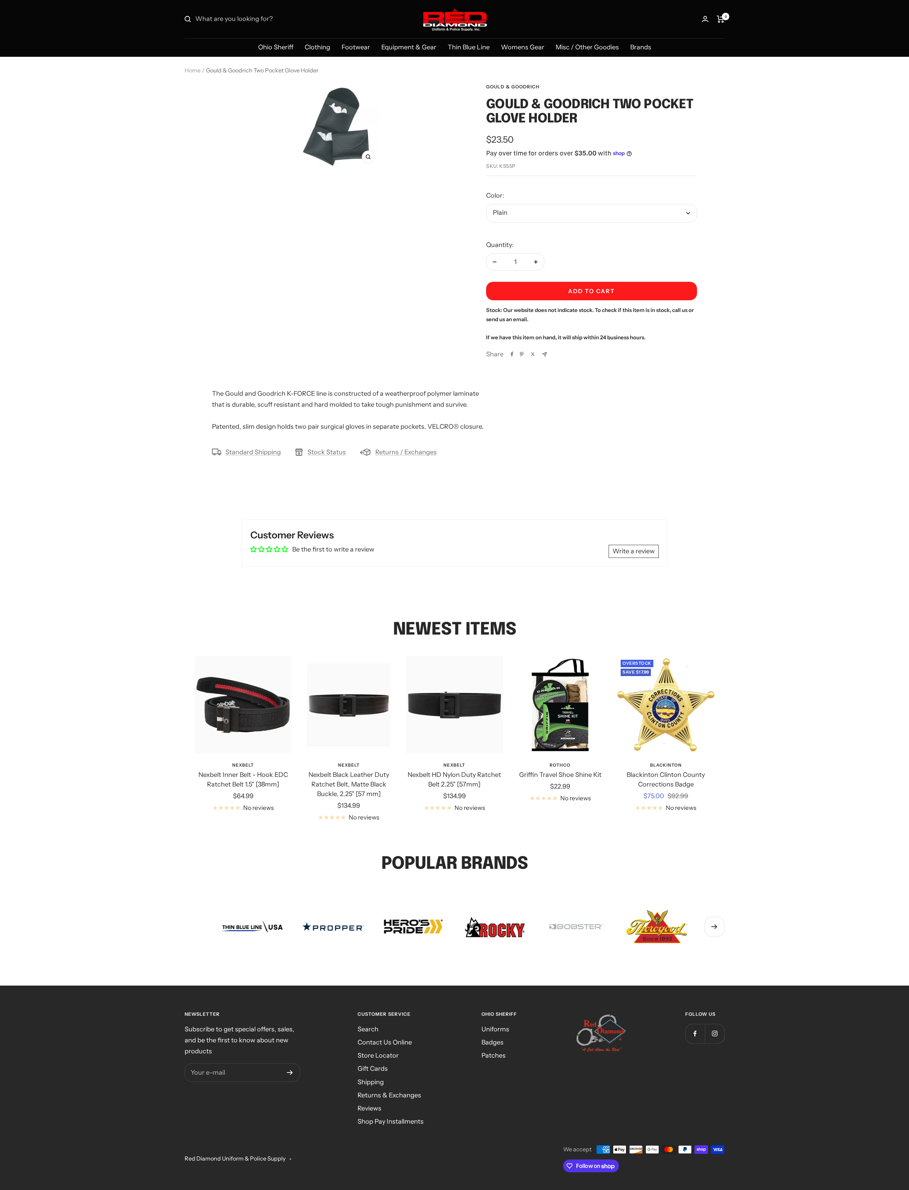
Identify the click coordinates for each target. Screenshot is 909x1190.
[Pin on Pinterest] (521, 354)
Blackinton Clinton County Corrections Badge (666, 779)
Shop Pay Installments (391, 1121)
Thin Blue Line (469, 47)
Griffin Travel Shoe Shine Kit (560, 775)
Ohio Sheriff (275, 47)
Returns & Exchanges (389, 1095)
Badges (492, 1042)
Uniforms (495, 1029)
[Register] (290, 1072)
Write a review (634, 551)
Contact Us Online (385, 1042)
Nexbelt (243, 765)
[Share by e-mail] (544, 354)
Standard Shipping (253, 452)
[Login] (705, 19)
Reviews (369, 1108)
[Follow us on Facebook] (695, 1033)
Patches (493, 1055)
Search (368, 1029)
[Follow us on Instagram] (714, 1033)
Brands (640, 47)
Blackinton (666, 765)
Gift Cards (373, 1069)
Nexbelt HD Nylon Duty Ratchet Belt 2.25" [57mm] (454, 779)
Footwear (356, 47)
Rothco (560, 765)
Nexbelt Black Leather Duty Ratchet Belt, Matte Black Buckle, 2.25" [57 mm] (349, 784)
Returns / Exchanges (406, 452)
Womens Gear (522, 47)
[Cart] (720, 19)
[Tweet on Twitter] (533, 354)
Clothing (317, 47)
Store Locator (378, 1055)
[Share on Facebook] (512, 354)
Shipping (371, 1082)
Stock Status (326, 452)
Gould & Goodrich (512, 86)
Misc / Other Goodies (587, 47)
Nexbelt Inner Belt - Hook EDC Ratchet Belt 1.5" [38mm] (243, 779)
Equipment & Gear (408, 47)
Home (193, 70)
